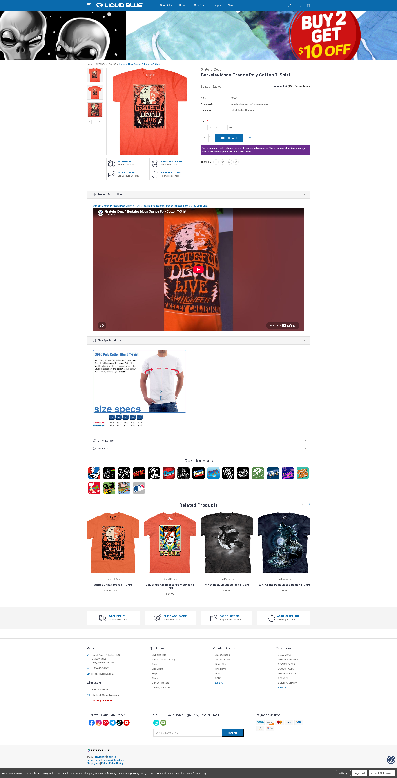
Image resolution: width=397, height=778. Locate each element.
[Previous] (89, 122)
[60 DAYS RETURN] (155, 174)
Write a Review (302, 86)
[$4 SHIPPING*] (111, 163)
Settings (343, 773)
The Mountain (222, 659)
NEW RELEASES (286, 664)
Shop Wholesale (99, 689)
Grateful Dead (222, 655)
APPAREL (283, 678)
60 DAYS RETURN (171, 172)
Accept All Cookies (381, 773)
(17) (290, 86)
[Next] (100, 122)
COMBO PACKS (286, 668)
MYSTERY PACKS (287, 673)
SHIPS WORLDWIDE (171, 161)
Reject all (360, 773)
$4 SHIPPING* (126, 161)
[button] (391, 760)
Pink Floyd (220, 668)
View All (219, 682)
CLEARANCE (284, 655)
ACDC (218, 678)
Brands (183, 5)
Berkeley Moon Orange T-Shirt (113, 584)
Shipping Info (159, 655)
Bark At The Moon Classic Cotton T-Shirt (284, 584)
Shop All (165, 5)
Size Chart (200, 5)
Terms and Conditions (113, 760)
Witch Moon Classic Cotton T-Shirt (227, 584)
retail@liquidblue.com (102, 673)
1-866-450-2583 (100, 668)
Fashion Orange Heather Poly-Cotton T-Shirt (170, 586)
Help (216, 5)
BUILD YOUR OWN (287, 682)
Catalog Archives (101, 700)
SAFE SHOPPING (127, 172)
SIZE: (204, 121)
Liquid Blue (220, 664)
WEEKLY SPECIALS (288, 659)
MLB (217, 673)
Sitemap (111, 757)
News (231, 5)
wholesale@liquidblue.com (105, 695)
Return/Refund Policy (163, 659)
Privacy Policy (94, 760)
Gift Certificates (160, 682)
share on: (206, 161)
